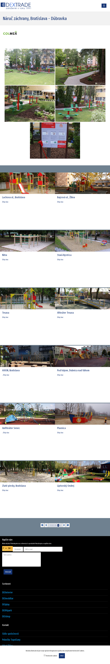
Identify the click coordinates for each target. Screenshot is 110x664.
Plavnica (61, 428)
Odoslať (8, 572)
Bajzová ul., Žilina (66, 197)
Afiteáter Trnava (65, 312)
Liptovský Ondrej (65, 485)
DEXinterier (7, 592)
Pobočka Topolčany (11, 639)
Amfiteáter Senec (11, 428)
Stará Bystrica (64, 255)
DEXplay (5, 604)
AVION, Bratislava (11, 370)
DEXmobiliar (7, 598)
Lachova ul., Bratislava (13, 197)
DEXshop (6, 616)
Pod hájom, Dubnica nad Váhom (73, 370)
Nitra (4, 255)
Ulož (61, 656)
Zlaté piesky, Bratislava (14, 485)
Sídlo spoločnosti (10, 633)
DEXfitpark (7, 610)
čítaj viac (5, 202)
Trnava (5, 312)
